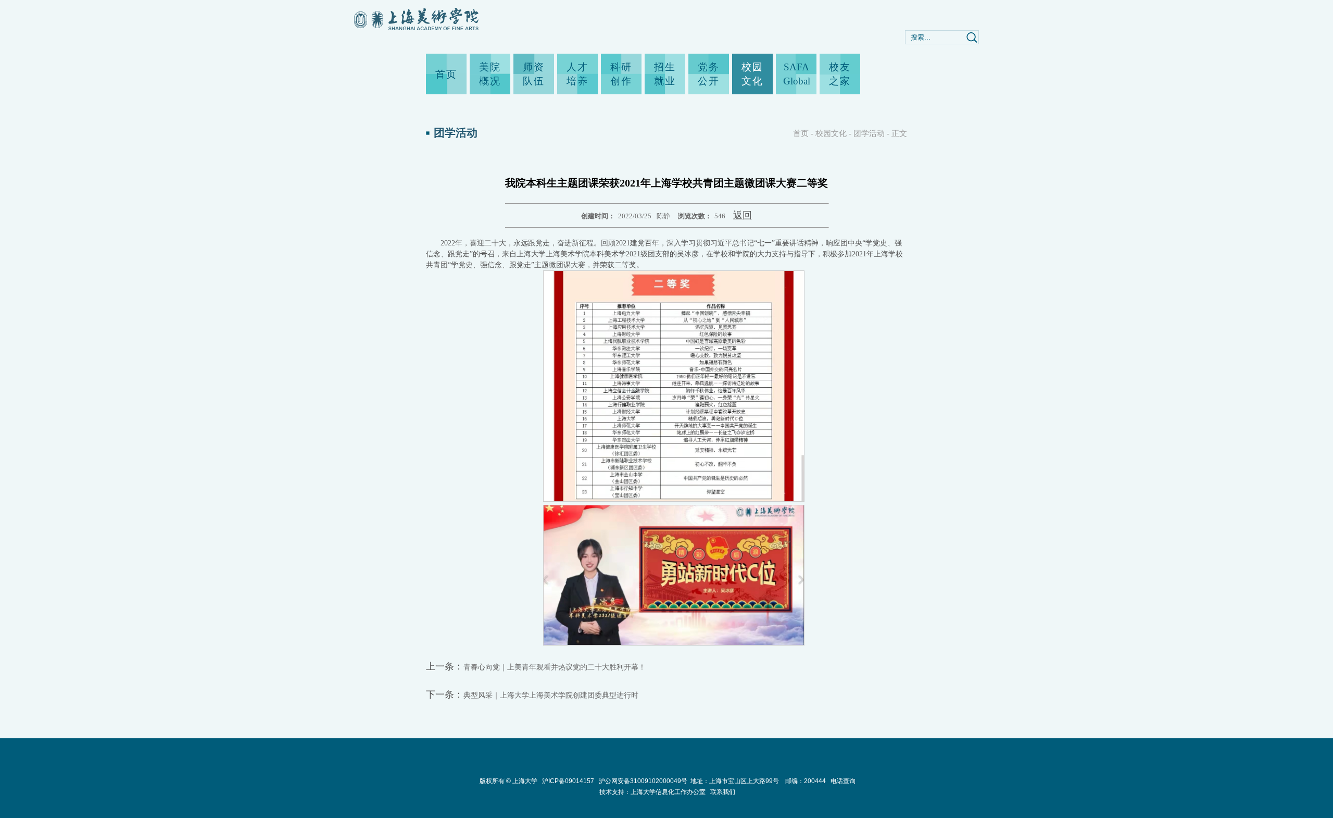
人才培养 (577, 73)
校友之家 (840, 73)
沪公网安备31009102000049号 (643, 781)
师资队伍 (534, 73)
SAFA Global (796, 73)
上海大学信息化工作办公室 (670, 792)
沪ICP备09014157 (569, 781)
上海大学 (524, 781)
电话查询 (843, 781)
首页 (446, 74)
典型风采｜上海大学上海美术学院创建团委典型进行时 (550, 695)
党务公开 (709, 73)
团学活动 (869, 133)
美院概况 (490, 73)
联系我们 (722, 792)
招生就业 (665, 73)
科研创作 (621, 73)
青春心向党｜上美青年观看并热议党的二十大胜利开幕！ (554, 667)
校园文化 (752, 73)
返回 (742, 215)
